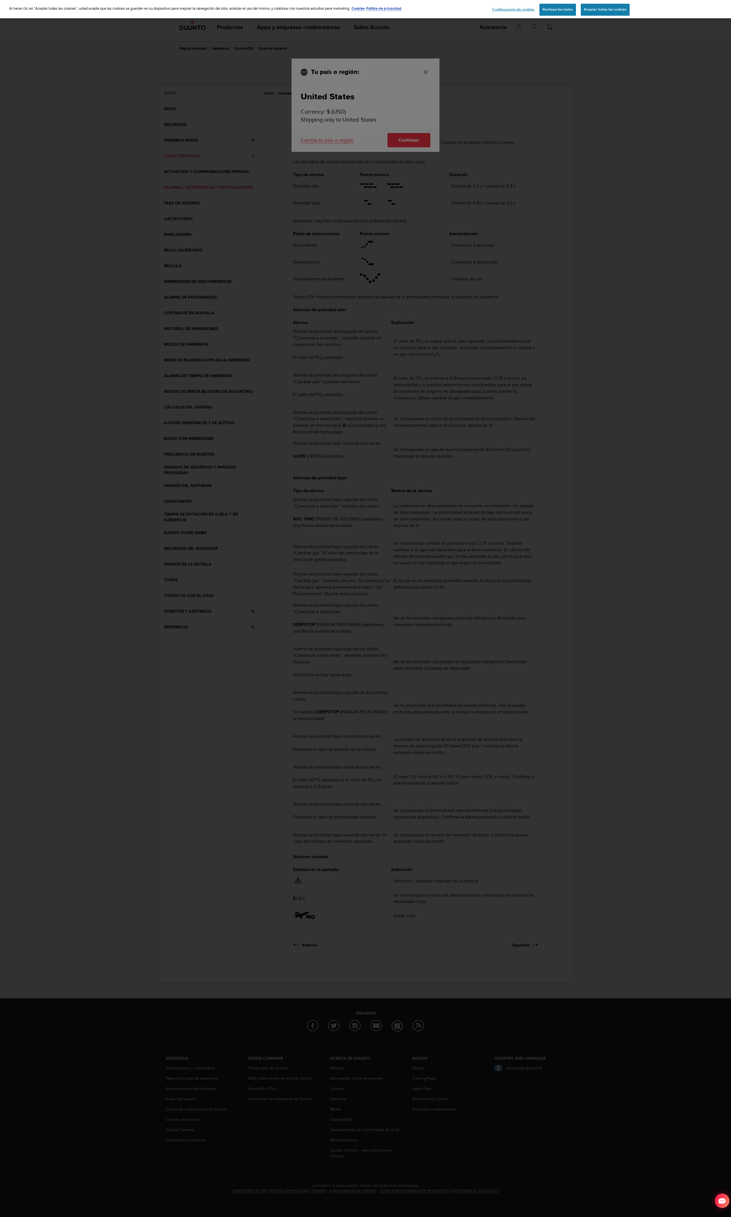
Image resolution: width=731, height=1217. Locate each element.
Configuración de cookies (513, 9)
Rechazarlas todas (558, 9)
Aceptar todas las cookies (605, 9)
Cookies (358, 8)
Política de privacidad (383, 8)
